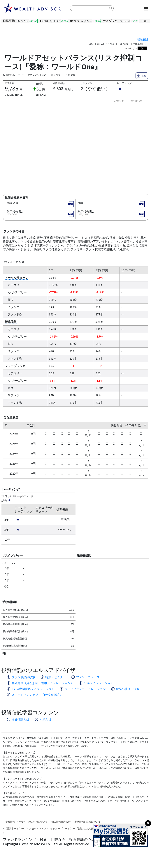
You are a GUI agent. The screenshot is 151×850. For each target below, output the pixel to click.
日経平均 (9, 21)
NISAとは (45, 719)
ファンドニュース (88, 677)
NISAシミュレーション (98, 683)
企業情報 (10, 821)
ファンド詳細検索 (23, 677)
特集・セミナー (55, 677)
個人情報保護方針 (61, 821)
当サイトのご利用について (33, 821)
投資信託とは (20, 719)
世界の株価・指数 (127, 689)
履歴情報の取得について (87, 821)
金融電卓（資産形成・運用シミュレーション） (42, 683)
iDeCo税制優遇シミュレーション (33, 689)
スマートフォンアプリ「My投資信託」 (37, 695)
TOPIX (44, 21)
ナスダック (110, 21)
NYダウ (74, 21)
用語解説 (142, 39)
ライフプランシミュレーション (85, 689)
